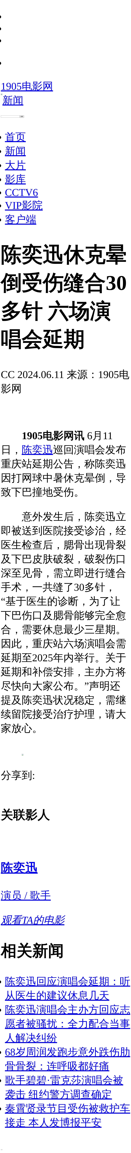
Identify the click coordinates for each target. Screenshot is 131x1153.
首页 (15, 137)
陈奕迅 (37, 450)
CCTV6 (21, 192)
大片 (15, 165)
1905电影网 (27, 86)
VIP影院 (24, 205)
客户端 (20, 219)
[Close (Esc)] (1, 1149)
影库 (15, 179)
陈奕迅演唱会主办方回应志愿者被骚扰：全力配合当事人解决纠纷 (67, 1024)
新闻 (15, 151)
